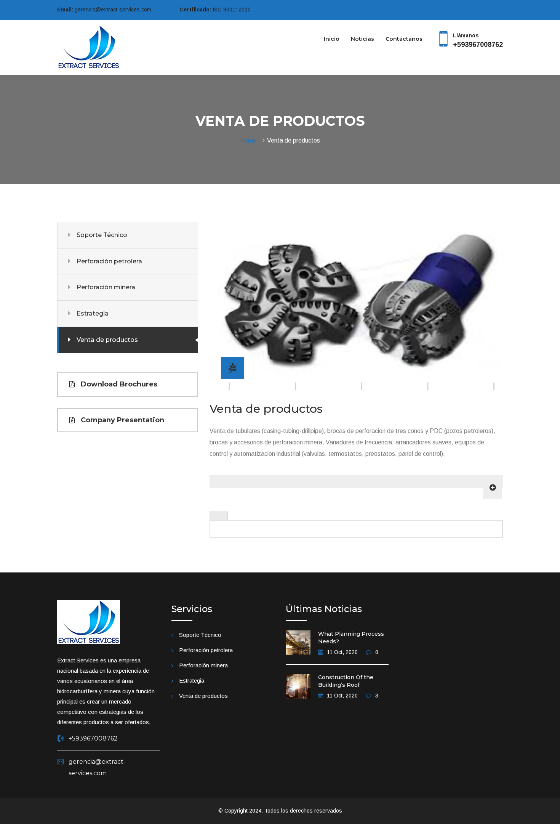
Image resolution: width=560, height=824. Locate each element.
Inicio (331, 38)
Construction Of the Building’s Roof (345, 681)
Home (249, 140)
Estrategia (93, 313)
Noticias (362, 38)
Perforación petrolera (109, 261)
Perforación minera (106, 287)
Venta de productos (107, 339)
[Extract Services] (88, 47)
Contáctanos (404, 38)
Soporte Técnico (102, 235)
